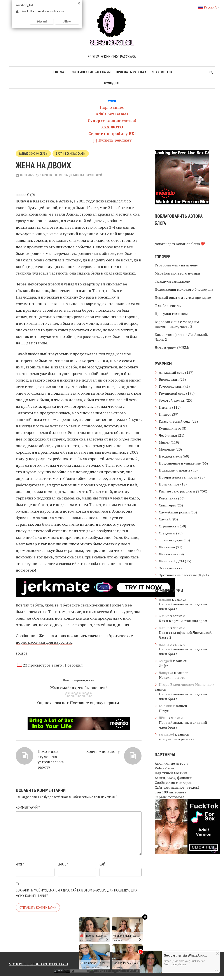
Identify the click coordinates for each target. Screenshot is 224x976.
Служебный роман (174, 512)
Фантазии (167, 547)
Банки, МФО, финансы (173, 777)
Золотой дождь (172, 400)
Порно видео (112, 107)
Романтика (168, 498)
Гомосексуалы (170, 386)
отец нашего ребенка (176, 739)
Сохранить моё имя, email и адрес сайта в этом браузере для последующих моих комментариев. (76, 893)
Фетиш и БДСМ (171, 561)
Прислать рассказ (131, 71)
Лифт (163, 665)
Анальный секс (171, 372)
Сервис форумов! (169, 797)
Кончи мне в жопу (103, 751)
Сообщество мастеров (173, 782)
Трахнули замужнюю (172, 281)
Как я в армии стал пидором (183, 620)
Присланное (169, 484)
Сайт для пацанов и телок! (177, 787)
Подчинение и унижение (180, 463)
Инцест (165, 414)
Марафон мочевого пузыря (177, 273)
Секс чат (58, 71)
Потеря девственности (178, 477)
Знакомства (162, 71)
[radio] (67, 695)
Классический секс (175, 421)
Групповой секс (172, 393)
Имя (20, 864)
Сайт (103, 864)
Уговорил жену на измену (176, 265)
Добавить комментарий (85, 175)
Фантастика (168, 554)
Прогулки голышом (171, 313)
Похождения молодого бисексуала (184, 289)
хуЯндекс (112, 82)
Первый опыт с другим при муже (183, 297)
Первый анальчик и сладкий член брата (183, 606)
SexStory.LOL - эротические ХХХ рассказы (38, 964)
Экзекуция (167, 568)
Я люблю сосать (168, 305)
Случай (165, 519)
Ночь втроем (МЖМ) (172, 347)
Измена (165, 407)
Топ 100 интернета (170, 792)
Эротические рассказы (90, 71)
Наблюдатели (170, 456)
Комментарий (28, 807)
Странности (169, 526)
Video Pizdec (165, 768)
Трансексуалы (171, 540)
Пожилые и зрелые (174, 470)
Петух (164, 710)
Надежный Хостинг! (172, 772)
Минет (164, 442)
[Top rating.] (38, 970)
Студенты (167, 533)
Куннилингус (170, 428)
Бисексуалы (168, 379)
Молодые (167, 449)
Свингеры (167, 505)
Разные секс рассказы (33, 153)
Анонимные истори (171, 763)
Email (63, 864)
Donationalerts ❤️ (190, 243)
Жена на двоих (52, 635)
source (22, 653)
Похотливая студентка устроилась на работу (51, 759)
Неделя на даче (172, 677)
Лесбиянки (168, 435)
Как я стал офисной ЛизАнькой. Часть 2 (181, 337)
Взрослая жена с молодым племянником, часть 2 (177, 324)
